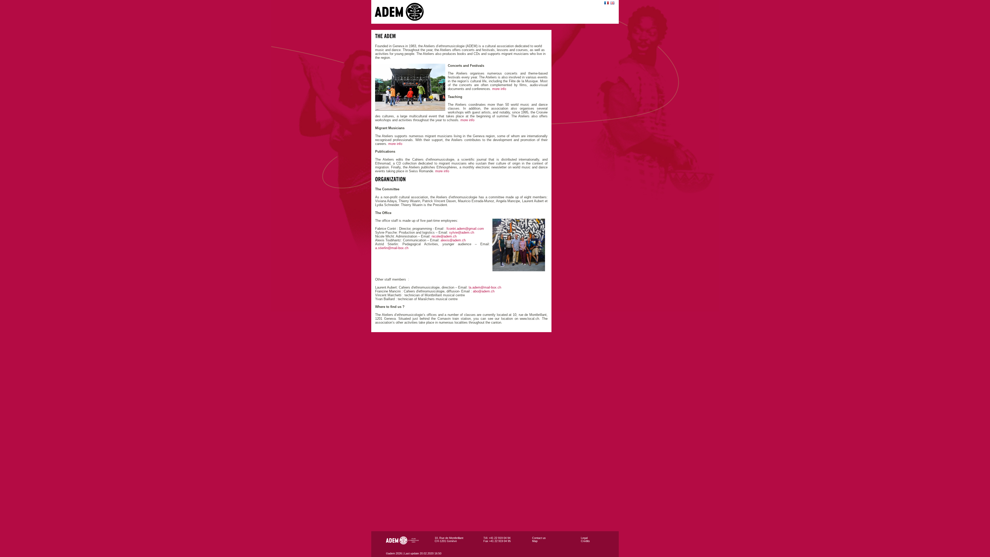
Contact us (539, 537)
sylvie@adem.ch (461, 232)
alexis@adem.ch (453, 240)
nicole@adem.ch (444, 236)
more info (499, 89)
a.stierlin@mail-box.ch (391, 248)
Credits (585, 541)
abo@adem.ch (483, 291)
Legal (584, 537)
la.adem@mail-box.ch (485, 287)
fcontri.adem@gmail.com (465, 229)
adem (404, 12)
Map (535, 541)
